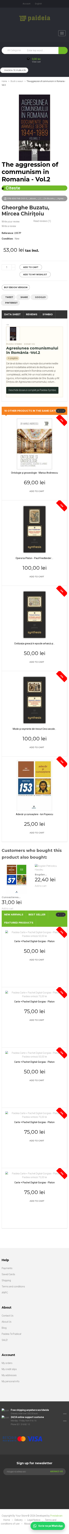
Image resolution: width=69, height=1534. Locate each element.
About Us (6, 1321)
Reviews (31, 314)
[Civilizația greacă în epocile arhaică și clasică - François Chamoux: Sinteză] (34, 614)
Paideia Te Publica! (11, 1334)
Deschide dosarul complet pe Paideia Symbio (32, 390)
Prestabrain (56, 1515)
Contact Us (7, 1315)
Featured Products (18, 922)
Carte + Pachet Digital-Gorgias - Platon (34, 941)
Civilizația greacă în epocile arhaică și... (34, 643)
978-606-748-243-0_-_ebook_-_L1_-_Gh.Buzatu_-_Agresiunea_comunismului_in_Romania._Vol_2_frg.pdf (37, 198)
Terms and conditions (13, 1286)
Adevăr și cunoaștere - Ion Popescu (34, 814)
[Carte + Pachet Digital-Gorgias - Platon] (34, 933)
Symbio (48, 314)
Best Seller (36, 914)
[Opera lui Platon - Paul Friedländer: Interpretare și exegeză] (34, 529)
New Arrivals (13, 914)
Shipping (6, 1280)
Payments (7, 1268)
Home (4, 81)
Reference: (8, 233)
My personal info (10, 1381)
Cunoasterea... (11, 897)
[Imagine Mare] (32, 1428)
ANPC (5, 1292)
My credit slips (9, 1369)
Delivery (19, 1520)
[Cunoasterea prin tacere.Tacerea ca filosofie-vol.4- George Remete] (16, 879)
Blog (4, 1327)
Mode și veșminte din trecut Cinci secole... (34, 729)
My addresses (9, 1375)
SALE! (5, 1340)
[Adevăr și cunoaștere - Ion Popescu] (34, 785)
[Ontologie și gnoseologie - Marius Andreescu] (34, 443)
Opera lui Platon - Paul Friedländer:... (34, 558)
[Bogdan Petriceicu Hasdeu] (50, 868)
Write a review (9, 226)
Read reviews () (42, 221)
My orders (7, 1363)
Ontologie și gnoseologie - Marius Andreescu (34, 472)
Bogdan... (41, 874)
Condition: (7, 238)
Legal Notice (34, 1520)
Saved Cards (8, 1274)
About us (29, 1523)
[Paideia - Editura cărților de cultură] (34, 18)
